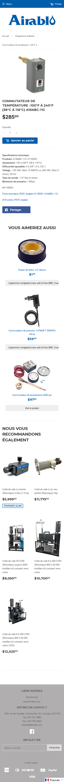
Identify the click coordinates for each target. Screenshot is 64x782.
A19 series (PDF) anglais (15, 199)
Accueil (5, 35)
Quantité (6, 127)
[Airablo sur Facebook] (32, 732)
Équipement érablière (24, 35)
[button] (54, 780)
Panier (58, 3)
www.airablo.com (32, 701)
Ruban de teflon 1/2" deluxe (32, 269)
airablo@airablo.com (32, 724)
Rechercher (32, 697)
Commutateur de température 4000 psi (32, 394)
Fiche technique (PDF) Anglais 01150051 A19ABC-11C (30, 193)
